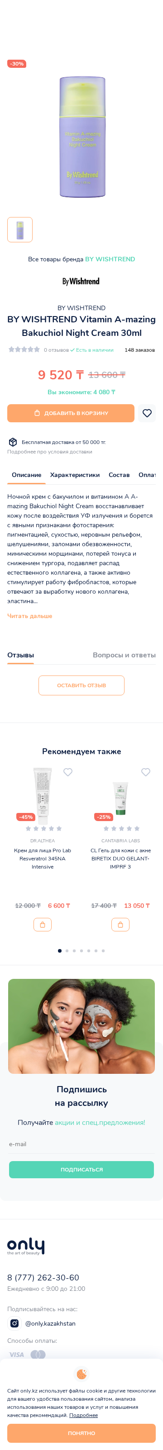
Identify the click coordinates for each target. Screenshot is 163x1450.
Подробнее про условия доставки (49, 451)
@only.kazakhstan (50, 1323)
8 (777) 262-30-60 (43, 1277)
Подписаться (82, 1169)
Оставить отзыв (81, 685)
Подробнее (83, 1415)
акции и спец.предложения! (100, 1123)
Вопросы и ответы (124, 655)
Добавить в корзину (76, 413)
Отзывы (20, 655)
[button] (60, 951)
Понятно (81, 1433)
